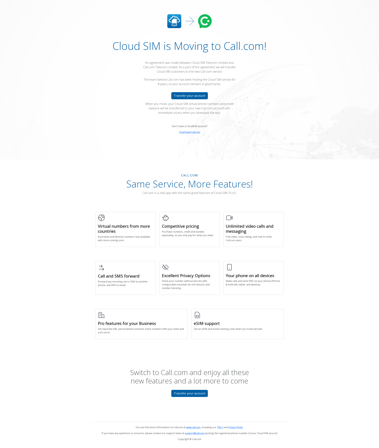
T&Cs (220, 427)
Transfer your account (189, 96)
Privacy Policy (235, 427)
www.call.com (193, 427)
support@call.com (194, 433)
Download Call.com (189, 132)
